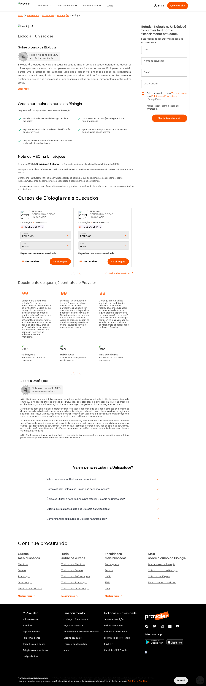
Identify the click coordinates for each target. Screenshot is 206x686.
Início (20, 15)
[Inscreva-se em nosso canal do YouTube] (178, 626)
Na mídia (27, 625)
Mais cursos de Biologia (161, 564)
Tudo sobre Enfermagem (75, 576)
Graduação (63, 15)
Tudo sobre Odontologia (75, 588)
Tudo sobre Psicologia (74, 582)
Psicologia (24, 576)
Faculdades (33, 15)
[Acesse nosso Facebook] (147, 626)
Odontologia (25, 582)
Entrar (161, 5)
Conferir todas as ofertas (117, 273)
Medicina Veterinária (30, 588)
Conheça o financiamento (76, 619)
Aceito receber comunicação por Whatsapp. (163, 107)
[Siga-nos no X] (155, 626)
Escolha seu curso (72, 637)
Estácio (109, 570)
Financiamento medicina (162, 582)
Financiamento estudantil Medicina (81, 631)
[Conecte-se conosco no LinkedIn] (170, 626)
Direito (22, 570)
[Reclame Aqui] (160, 656)
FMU (107, 582)
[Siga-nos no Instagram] (162, 626)
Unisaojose (48, 15)
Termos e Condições (114, 619)
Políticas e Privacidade (115, 631)
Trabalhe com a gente (34, 644)
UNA (107, 588)
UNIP (108, 576)
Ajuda (110, 5)
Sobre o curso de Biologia (162, 570)
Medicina (23, 564)
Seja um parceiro (31, 631)
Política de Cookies (113, 625)
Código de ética (30, 656)
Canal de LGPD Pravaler (116, 650)
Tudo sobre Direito (72, 570)
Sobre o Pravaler (31, 619)
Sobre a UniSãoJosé (159, 576)
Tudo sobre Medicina (73, 564)
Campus (25, 233)
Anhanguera (112, 564)
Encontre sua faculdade (75, 644)
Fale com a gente (31, 637)
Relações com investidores (36, 650)
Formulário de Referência (117, 637)
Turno (24, 244)
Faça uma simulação (73, 625)
